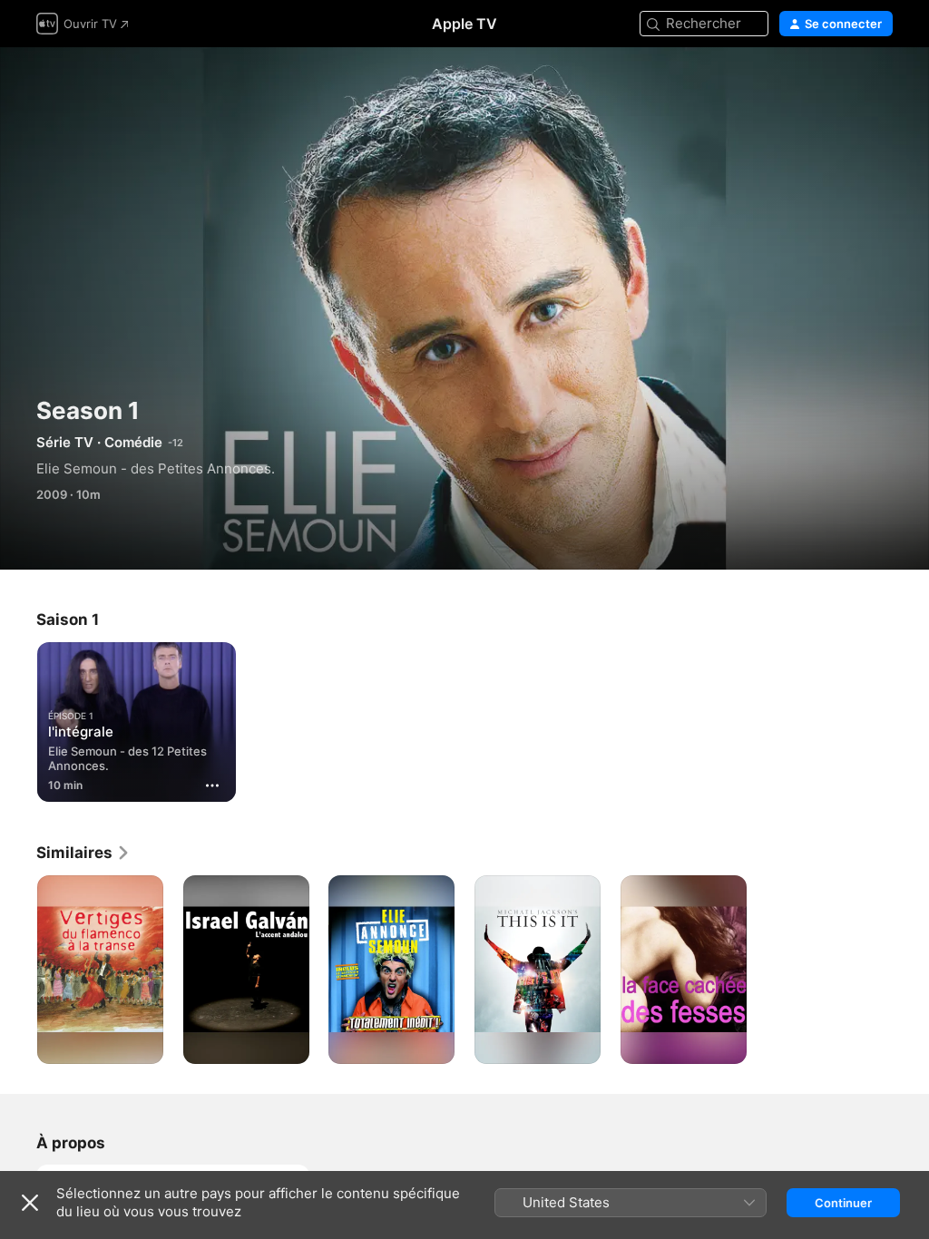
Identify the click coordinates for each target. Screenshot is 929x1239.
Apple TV (464, 24)
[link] (83, 853)
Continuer (843, 1202)
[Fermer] (30, 1203)
